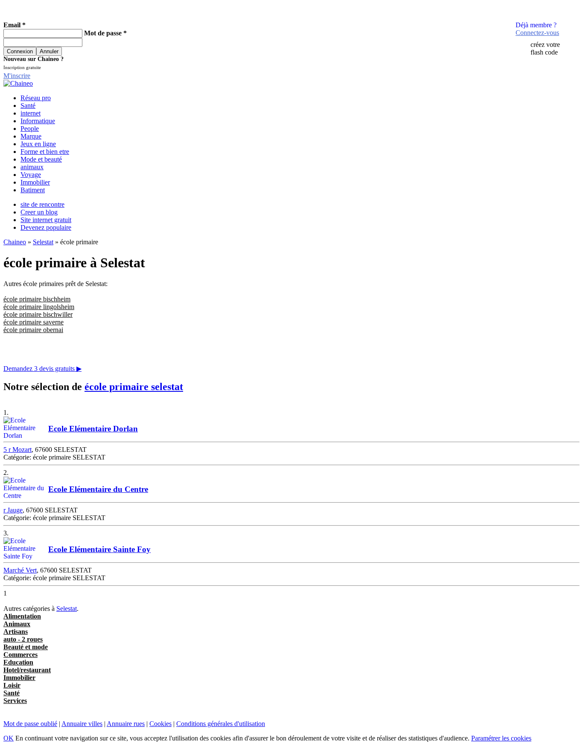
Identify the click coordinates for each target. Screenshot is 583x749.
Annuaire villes (81, 723)
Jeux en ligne (38, 143)
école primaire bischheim (36, 299)
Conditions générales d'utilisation (220, 723)
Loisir (11, 685)
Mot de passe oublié (30, 723)
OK (8, 738)
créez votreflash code (545, 48)
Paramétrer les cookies (501, 738)
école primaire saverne (33, 322)
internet (30, 113)
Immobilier (35, 182)
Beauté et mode (25, 647)
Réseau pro (35, 97)
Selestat (43, 242)
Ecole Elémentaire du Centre (98, 489)
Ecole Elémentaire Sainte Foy (99, 549)
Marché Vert (20, 570)
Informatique (37, 120)
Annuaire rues (126, 723)
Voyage (30, 174)
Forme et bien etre (44, 151)
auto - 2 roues (23, 639)
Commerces (20, 654)
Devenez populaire (45, 227)
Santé (27, 105)
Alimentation (22, 616)
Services (15, 700)
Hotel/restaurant (27, 670)
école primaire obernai (33, 329)
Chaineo (14, 242)
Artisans (15, 631)
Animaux (16, 624)
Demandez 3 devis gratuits (42, 368)
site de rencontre (42, 204)
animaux (32, 167)
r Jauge (13, 510)
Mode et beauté (41, 159)
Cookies (160, 723)
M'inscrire (16, 75)
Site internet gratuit (45, 219)
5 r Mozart (17, 449)
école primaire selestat (134, 386)
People (29, 128)
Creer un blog (39, 212)
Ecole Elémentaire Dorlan (93, 428)
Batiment (32, 190)
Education (18, 662)
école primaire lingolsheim (38, 306)
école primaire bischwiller (38, 314)
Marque (30, 136)
